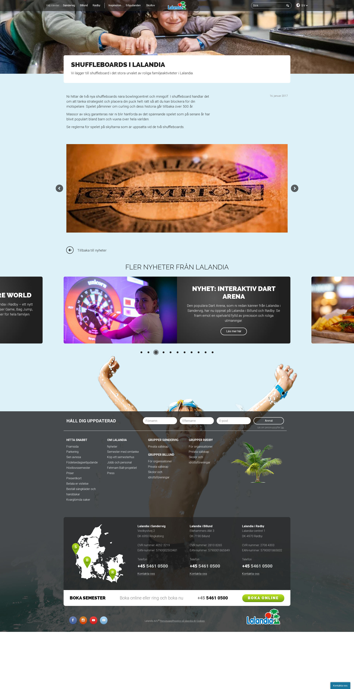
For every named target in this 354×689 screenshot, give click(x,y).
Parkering (72, 451)
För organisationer (160, 461)
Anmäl (269, 420)
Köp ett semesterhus (120, 457)
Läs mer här (233, 331)
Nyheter (112, 446)
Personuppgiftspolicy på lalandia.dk (178, 621)
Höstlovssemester (78, 468)
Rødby (96, 5)
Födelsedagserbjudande (82, 462)
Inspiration (114, 5)
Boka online (263, 598)
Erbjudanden (133, 5)
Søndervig (69, 5)
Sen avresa (73, 457)
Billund (84, 5)
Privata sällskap (158, 446)
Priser (70, 473)
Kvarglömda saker (78, 499)
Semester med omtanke (123, 451)
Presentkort (73, 478)
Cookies (200, 621)
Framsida (72, 446)
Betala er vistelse (77, 483)
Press (110, 473)
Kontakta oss (146, 573)
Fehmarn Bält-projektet (122, 468)
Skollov (150, 5)
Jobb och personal (119, 462)
